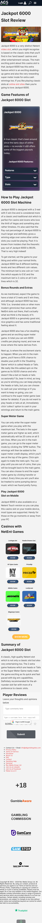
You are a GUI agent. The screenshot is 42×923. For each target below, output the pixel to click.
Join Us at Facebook (13, 769)
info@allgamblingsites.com (31, 748)
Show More (21, 636)
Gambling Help (11, 761)
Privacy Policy (11, 750)
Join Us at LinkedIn (13, 767)
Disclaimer (9, 753)
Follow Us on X (11, 771)
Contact (9, 759)
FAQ (7, 757)
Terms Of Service (12, 752)
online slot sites (17, 84)
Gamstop (9, 763)
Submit (21, 734)
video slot (6, 49)
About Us (9, 755)
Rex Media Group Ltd (13, 765)
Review (12, 558)
